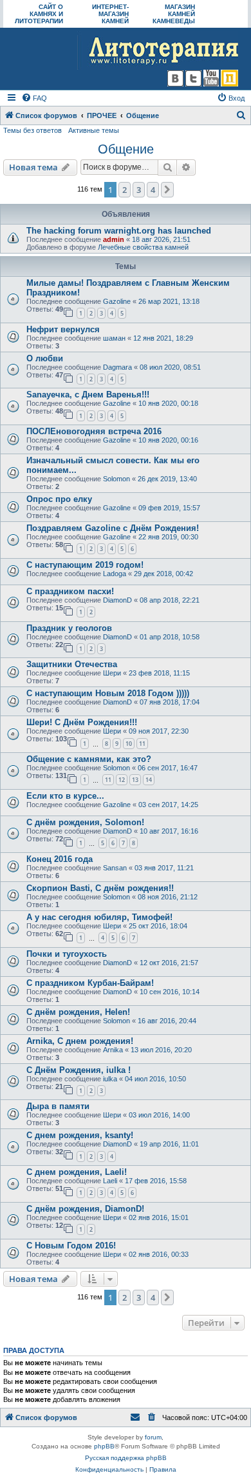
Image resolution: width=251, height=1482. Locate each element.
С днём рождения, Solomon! (85, 822)
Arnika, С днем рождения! (79, 1041)
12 (121, 780)
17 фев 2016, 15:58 (156, 1181)
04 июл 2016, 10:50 (155, 1079)
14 (148, 780)
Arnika (113, 1050)
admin (113, 239)
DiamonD (117, 600)
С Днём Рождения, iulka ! (78, 1070)
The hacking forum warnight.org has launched (118, 230)
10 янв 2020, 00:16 (168, 440)
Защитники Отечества (71, 664)
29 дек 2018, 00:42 (163, 573)
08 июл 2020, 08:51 (170, 367)
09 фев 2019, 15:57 (169, 508)
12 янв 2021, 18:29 (163, 338)
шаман (114, 338)
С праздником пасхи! (70, 591)
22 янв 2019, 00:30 (168, 537)
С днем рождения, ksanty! (79, 1135)
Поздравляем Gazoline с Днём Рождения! (112, 528)
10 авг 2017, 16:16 (169, 831)
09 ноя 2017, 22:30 (159, 731)
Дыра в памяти (57, 1106)
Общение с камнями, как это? (88, 759)
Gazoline (117, 301)
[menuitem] (34, 98)
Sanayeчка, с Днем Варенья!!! (87, 394)
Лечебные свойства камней (143, 247)
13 (135, 780)
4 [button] (153, 189)
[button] (167, 189)
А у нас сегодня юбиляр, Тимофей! (99, 917)
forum (153, 1437)
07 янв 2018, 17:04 (170, 702)
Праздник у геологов (69, 628)
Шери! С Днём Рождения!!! (81, 722)
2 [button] (124, 189)
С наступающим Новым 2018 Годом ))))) (107, 693)
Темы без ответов (32, 130)
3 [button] (138, 189)
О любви (44, 358)
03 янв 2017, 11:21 (164, 868)
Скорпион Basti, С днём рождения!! (100, 888)
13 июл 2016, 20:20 (161, 1050)
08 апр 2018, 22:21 (170, 600)
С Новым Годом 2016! (71, 1245)
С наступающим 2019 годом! (85, 565)
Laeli (110, 1181)
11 (142, 743)
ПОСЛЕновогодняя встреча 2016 (94, 431)
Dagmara (117, 367)
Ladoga (114, 573)
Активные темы (93, 130)
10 (129, 743)
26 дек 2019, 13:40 (167, 479)
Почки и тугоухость (66, 954)
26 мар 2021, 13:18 (169, 301)
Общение (126, 149)
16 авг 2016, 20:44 (167, 1021)
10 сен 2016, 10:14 (170, 992)
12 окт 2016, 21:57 (169, 962)
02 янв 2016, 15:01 (159, 1217)
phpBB (104, 1446)
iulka (110, 1079)
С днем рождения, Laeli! (76, 1172)
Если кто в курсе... (65, 796)
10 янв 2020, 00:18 (168, 403)
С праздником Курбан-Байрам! (90, 983)
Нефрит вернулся (63, 329)
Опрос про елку (59, 499)
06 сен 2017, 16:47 (168, 768)
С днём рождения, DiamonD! (85, 1209)
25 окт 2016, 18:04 (158, 926)
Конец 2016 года (59, 859)
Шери (112, 673)
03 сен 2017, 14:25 (168, 804)
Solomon (116, 479)
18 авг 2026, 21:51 (161, 239)
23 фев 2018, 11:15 (159, 673)
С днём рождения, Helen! (78, 1012)
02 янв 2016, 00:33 (159, 1254)
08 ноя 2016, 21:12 (168, 897)
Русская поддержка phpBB (126, 1457)
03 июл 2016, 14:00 (159, 1115)
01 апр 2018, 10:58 (170, 637)
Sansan (115, 868)
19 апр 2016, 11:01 (169, 1144)
